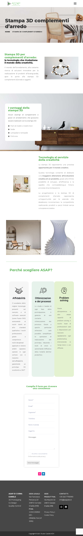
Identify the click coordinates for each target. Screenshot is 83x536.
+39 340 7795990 (66, 497)
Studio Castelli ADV (47, 534)
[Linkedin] (43, 473)
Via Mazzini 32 (49, 500)
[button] (39, 253)
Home (7, 32)
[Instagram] (39, 473)
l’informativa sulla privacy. (37, 456)
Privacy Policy (49, 512)
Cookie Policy (49, 515)
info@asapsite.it (65, 500)
